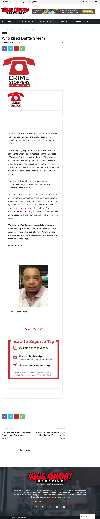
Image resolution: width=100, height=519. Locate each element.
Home (4, 29)
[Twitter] (93, 2)
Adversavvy (8, 42)
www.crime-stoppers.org (19, 208)
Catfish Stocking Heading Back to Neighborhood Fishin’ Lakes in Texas (50, 435)
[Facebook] (83, 2)
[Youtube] (96, 2)
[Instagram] (86, 2)
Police (11, 29)
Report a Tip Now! (33, 329)
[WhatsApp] (22, 48)
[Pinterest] (16, 48)
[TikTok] (89, 2)
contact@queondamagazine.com (55, 501)
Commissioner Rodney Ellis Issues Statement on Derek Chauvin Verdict (16, 435)
